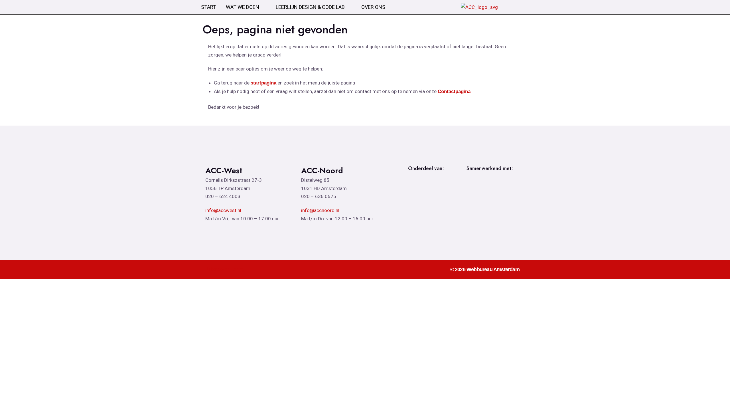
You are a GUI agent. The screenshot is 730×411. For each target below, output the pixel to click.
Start (208, 7)
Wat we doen (242, 7)
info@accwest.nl (223, 210)
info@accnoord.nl (320, 210)
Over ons (373, 7)
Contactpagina (454, 91)
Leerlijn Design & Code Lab (310, 7)
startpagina (263, 83)
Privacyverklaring (225, 269)
